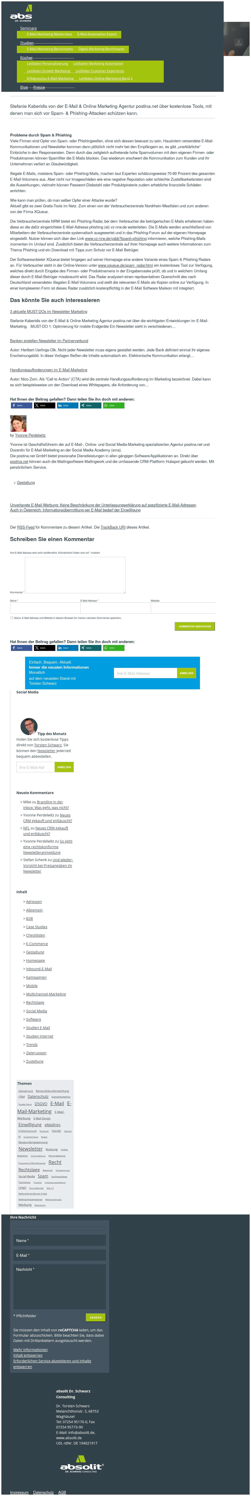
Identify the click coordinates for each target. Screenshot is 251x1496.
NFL (26, 828)
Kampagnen (36, 977)
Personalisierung (56, 1155)
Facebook (44, 1131)
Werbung (25, 1205)
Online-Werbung (38, 1156)
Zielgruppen (36, 1053)
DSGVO (41, 1103)
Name (14, 600)
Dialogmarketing (61, 1096)
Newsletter (46, 750)
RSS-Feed (25, 527)
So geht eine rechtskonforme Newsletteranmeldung (47, 847)
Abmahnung (25, 1091)
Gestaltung (26, 482)
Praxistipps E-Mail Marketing (32, 1163)
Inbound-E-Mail (39, 968)
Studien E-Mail (38, 1027)
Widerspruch (40, 1205)
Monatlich (37, 672)
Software (33, 1019)
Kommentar (17, 592)
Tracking (37, 1182)
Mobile (32, 985)
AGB (62, 1492)
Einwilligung (30, 1124)
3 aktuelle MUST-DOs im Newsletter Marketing (48, 311)
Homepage (35, 960)
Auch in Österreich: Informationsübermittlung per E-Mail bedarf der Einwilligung (75, 509)
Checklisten (35, 935)
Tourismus (24, 1182)
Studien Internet (39, 1036)
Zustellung (35, 1061)
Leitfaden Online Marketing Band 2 (106, 78)
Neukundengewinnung (33, 1142)
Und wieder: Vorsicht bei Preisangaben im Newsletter (48, 865)
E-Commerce (37, 943)
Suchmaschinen (59, 1176)
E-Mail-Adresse (89, 600)
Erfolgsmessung (27, 1131)
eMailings (52, 1124)
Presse (39, 87)
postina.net (19, 461)
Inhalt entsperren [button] (28, 1355)
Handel (56, 1131)
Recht (54, 1162)
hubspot (68, 1131)
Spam (43, 1176)
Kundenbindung (31, 1137)
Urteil (22, 1188)
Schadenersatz (63, 1170)
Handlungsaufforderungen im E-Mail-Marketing (48, 369)
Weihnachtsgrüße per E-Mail (32, 1193)
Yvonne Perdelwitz (30, 435)
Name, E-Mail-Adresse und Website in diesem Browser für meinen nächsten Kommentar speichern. (68, 618)
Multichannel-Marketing (46, 994)
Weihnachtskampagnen (30, 1199)
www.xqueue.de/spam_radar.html (125, 265)
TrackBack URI (113, 527)
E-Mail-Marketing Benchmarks (50, 48)
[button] (21, 405)
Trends (32, 1044)
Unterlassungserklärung (55, 1182)
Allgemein (34, 910)
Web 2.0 (50, 1188)
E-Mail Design (42, 1118)
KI (19, 1136)
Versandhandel (36, 1188)
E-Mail (57, 1103)
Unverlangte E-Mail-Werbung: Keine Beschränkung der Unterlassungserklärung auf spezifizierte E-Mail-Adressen (103, 504)
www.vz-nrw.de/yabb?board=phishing (116, 238)
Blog (24, 87)
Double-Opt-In (25, 1104)
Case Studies (36, 926)
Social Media (36, 1011)
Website (155, 600)
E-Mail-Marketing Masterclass (49, 34)
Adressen (34, 901)
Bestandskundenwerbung (52, 1091)
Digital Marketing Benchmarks (101, 48)
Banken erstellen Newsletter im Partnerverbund (49, 340)
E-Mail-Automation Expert (97, 34)
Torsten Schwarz (43, 683)
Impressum (19, 1492)
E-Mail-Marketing (44, 1107)
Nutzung (52, 1149)
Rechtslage (35, 1002)
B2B (29, 918)
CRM (21, 1097)
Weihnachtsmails (53, 1199)
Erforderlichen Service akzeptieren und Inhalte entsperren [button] (52, 1363)
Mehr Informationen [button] (30, 1349)
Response (48, 1170)
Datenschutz (38, 1096)
